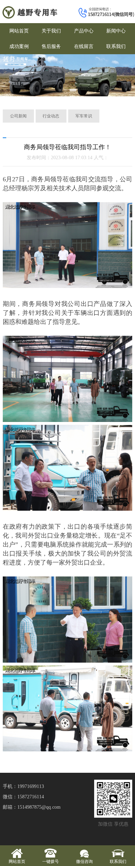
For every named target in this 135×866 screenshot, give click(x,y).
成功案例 (19, 46)
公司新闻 (18, 116)
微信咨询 (84, 861)
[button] (59, 90)
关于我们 (51, 30)
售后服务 (51, 46)
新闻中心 (116, 30)
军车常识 (83, 116)
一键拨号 (50, 861)
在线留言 (83, 46)
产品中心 (83, 30)
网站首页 (19, 30)
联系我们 (116, 46)
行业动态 (51, 116)
